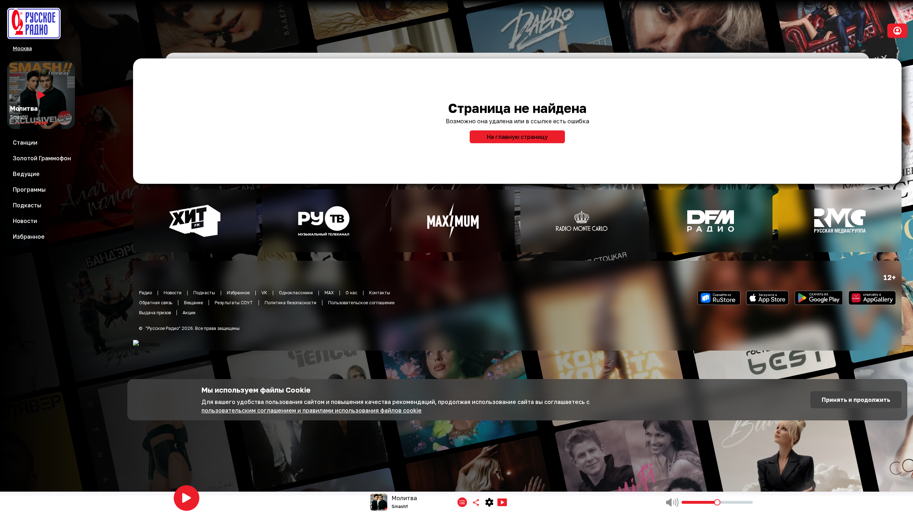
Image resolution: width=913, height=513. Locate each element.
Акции (189, 312)
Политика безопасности (290, 302)
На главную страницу (517, 136)
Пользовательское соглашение (361, 302)
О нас (351, 292)
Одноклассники (296, 292)
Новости (173, 292)
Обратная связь (155, 302)
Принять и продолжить (856, 399)
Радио (145, 292)
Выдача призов (155, 312)
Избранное (238, 292)
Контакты (379, 292)
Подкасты (204, 292)
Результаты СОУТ (234, 302)
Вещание (193, 302)
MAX (329, 292)
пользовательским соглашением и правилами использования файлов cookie (312, 410)
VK (264, 292)
